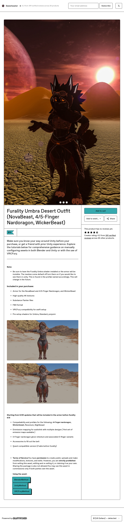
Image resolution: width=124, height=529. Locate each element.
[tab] (57, 202)
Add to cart (101, 211)
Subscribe (106, 6)
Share (112, 218)
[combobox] (94, 219)
